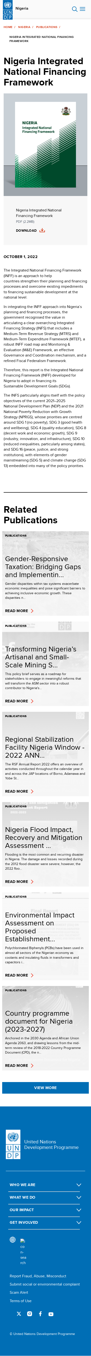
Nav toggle (82, 9)
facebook (40, 1313)
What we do (22, 1197)
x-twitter (19, 1313)
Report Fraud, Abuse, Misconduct (38, 1276)
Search (75, 9)
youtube (51, 1313)
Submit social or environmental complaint (45, 1284)
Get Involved (24, 1222)
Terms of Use (21, 1301)
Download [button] (26, 230)
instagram (29, 1313)
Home (8, 27)
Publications (46, 27)
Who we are (22, 1185)
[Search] (23, 1252)
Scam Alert (19, 1292)
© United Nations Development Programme (42, 1334)
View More (45, 1087)
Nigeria (22, 8)
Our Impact (22, 1210)
